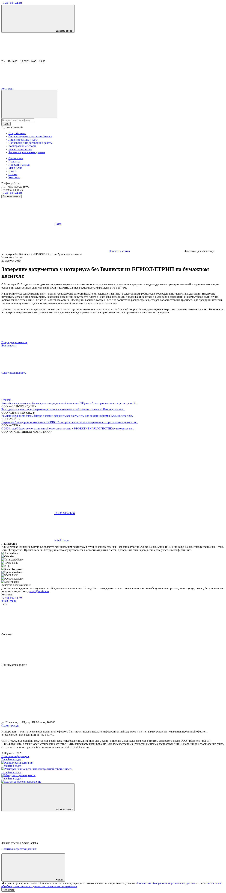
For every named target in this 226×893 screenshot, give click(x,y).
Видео (12, 171)
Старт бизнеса (17, 133)
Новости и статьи (19, 164)
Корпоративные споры (22, 145)
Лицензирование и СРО (23, 139)
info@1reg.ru (8, 600)
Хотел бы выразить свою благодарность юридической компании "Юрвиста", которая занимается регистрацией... (69, 403)
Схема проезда (10, 725)
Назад (57, 223)
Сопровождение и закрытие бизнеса (30, 136)
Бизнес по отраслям (20, 149)
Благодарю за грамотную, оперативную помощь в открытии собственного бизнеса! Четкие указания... (63, 409)
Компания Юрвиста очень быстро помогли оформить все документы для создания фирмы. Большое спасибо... (67, 415)
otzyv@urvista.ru (39, 591)
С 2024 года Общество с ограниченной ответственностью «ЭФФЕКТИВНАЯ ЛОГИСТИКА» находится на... (67, 428)
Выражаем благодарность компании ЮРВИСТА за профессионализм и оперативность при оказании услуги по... (69, 422)
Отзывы (6, 399)
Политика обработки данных (19, 848)
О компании (15, 158)
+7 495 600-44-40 (11, 2)
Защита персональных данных (26, 152)
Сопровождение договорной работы (30, 142)
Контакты (7, 88)
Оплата (12, 174)
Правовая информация (15, 756)
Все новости (8, 345)
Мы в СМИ (15, 167)
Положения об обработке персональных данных (166, 883)
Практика (14, 161)
